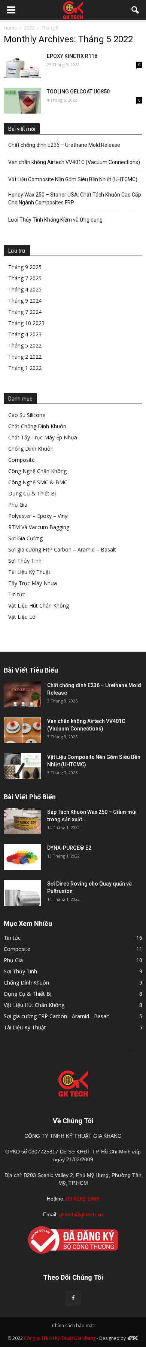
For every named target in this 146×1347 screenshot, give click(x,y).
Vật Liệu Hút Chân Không (38, 605)
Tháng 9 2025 (25, 267)
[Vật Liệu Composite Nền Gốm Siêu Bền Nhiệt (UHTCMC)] (22, 766)
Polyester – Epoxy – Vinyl (38, 515)
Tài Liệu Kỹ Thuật (29, 571)
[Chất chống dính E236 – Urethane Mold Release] (22, 694)
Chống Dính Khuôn (31, 448)
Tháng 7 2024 (25, 311)
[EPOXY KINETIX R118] (22, 65)
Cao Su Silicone (26, 414)
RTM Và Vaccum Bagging (38, 527)
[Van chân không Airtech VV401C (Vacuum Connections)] (22, 730)
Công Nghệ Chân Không (37, 471)
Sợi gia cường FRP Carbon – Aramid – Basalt (62, 549)
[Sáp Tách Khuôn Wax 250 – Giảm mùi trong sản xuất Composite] (22, 821)
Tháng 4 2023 (25, 334)
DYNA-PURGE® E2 (69, 848)
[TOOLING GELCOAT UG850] (22, 101)
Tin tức (16, 594)
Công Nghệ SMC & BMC (37, 482)
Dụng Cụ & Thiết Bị (32, 493)
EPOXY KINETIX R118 (72, 56)
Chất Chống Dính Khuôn (37, 426)
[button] (135, 10)
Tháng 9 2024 (25, 300)
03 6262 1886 (82, 1199)
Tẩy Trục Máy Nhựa (32, 583)
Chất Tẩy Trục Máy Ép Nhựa (42, 437)
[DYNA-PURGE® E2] (22, 857)
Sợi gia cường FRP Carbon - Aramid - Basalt (56, 1016)
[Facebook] (73, 1298)
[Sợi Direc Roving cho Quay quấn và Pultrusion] (22, 893)
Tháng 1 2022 (25, 367)
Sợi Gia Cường (25, 538)
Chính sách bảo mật (73, 1325)
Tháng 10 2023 (26, 323)
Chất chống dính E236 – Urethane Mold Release (64, 145)
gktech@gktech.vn (81, 1214)
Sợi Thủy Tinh (25, 560)
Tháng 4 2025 (25, 289)
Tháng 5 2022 (25, 345)
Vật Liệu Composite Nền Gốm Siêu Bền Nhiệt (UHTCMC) (72, 179)
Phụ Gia (17, 504)
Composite (21, 459)
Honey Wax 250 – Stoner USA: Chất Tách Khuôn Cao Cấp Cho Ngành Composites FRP (74, 199)
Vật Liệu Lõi (22, 616)
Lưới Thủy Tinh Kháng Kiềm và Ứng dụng (55, 220)
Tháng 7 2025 (25, 278)
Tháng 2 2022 (25, 356)
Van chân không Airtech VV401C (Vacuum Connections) (74, 162)
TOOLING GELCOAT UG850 (78, 92)
